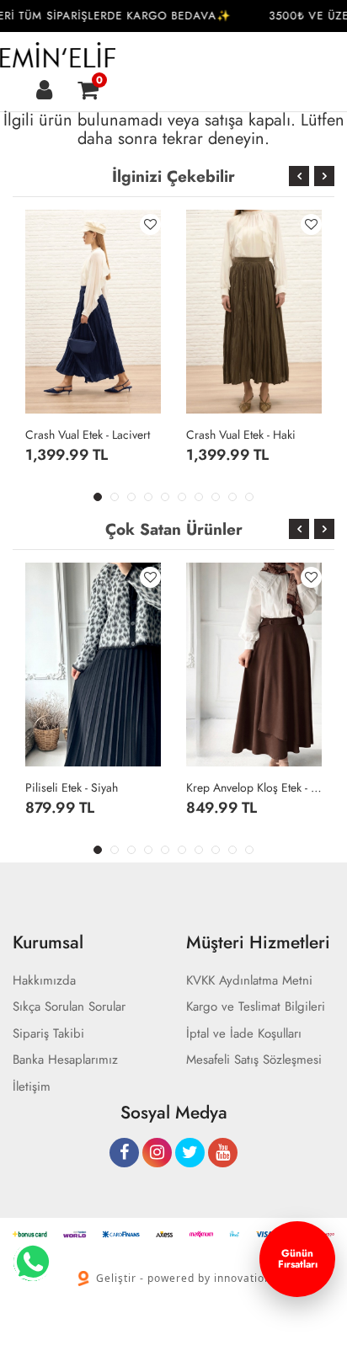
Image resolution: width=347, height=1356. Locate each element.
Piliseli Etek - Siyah (71, 787)
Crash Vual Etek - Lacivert (87, 434)
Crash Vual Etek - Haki (241, 434)
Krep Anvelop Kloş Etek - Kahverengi (254, 787)
